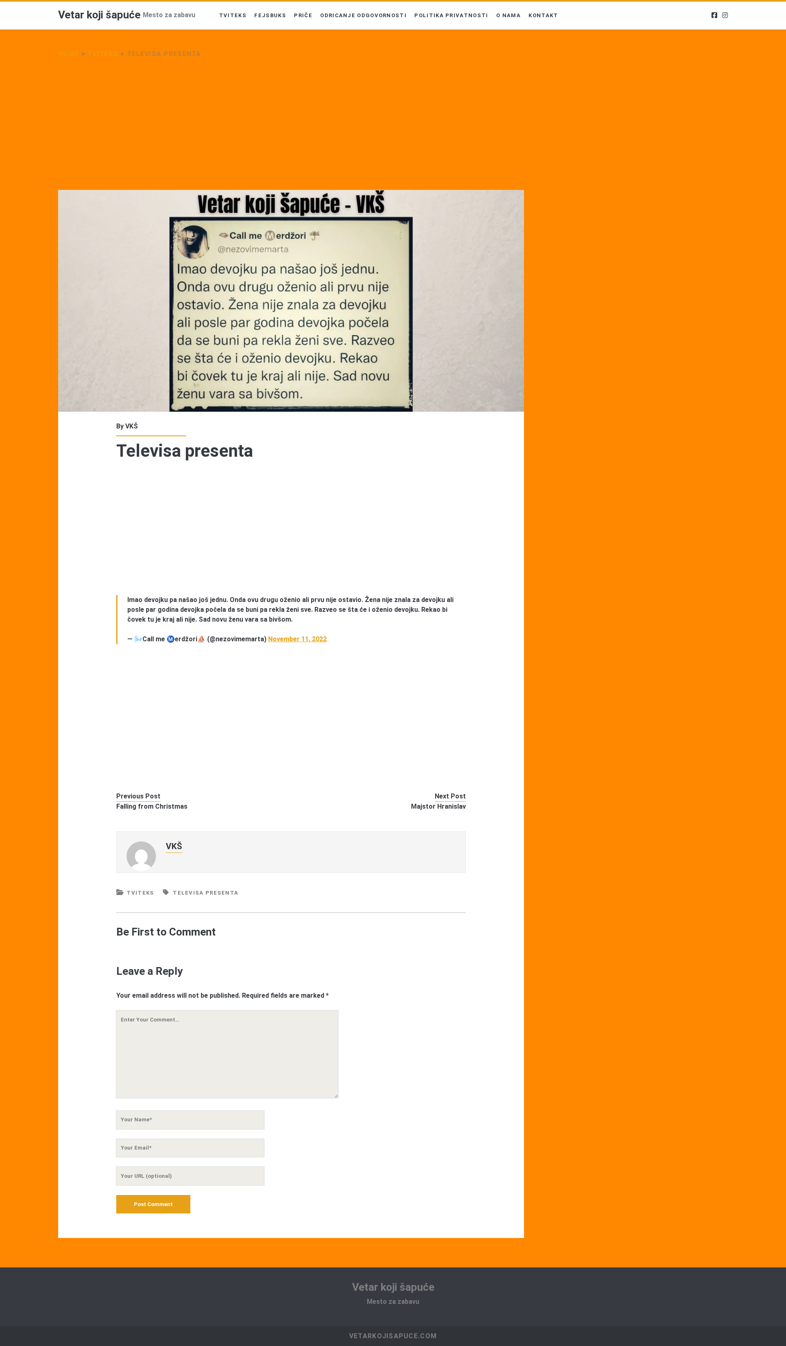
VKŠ (131, 426)
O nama (508, 15)
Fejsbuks (270, 15)
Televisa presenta (205, 893)
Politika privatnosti (451, 15)
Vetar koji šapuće (99, 15)
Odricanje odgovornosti (363, 15)
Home (68, 54)
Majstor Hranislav (438, 806)
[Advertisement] (291, 129)
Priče (303, 15)
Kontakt (543, 15)
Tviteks (232, 15)
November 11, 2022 (297, 639)
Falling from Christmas (151, 806)
